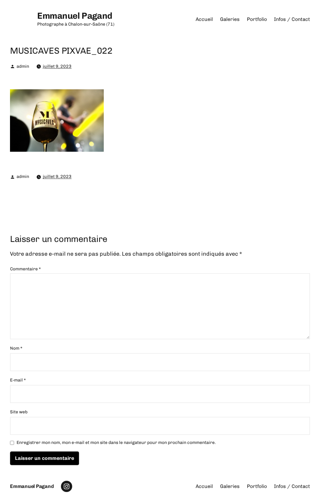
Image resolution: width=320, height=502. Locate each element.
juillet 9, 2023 (57, 66)
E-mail (18, 380)
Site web (19, 412)
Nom (16, 348)
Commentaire (25, 269)
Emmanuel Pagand (74, 16)
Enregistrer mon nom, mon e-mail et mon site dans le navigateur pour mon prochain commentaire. (116, 442)
